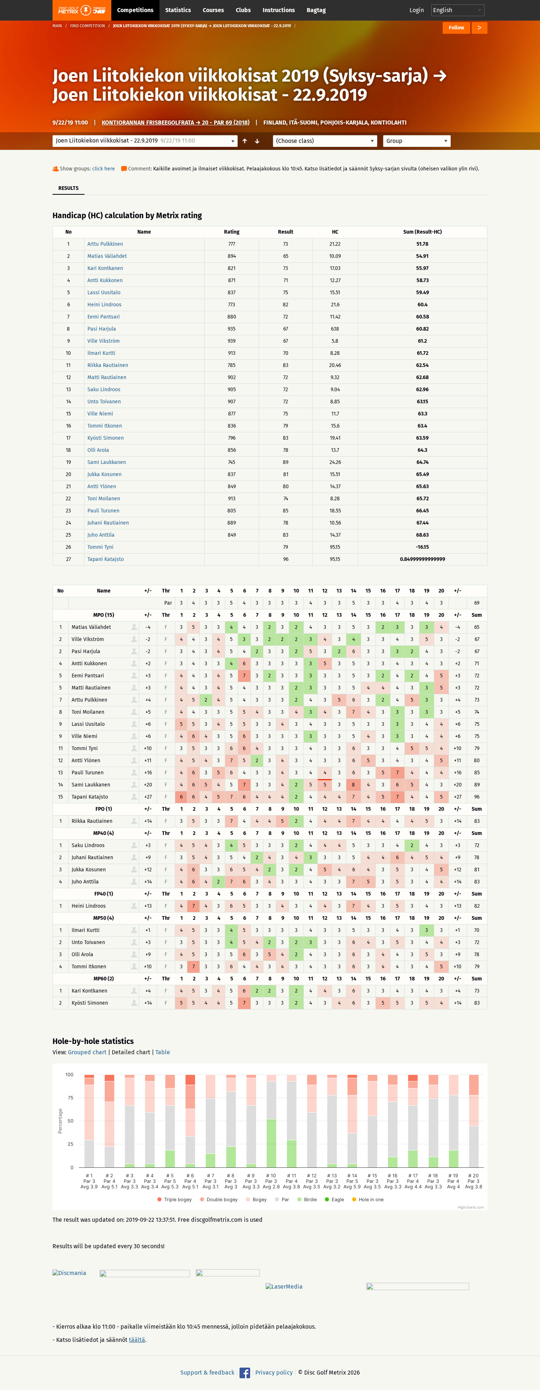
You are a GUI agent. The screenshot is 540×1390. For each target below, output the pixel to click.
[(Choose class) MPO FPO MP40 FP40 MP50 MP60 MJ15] (325, 141)
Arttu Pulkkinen (105, 244)
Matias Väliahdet (107, 256)
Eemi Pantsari (103, 317)
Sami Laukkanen (106, 462)
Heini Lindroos (104, 305)
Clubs (243, 10)
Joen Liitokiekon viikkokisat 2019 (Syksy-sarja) (240, 75)
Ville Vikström (103, 341)
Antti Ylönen (101, 486)
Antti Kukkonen (105, 280)
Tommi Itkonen (104, 426)
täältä (137, 1339)
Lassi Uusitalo (103, 292)
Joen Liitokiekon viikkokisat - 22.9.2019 (210, 94)
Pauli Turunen (103, 511)
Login (417, 10)
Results (68, 188)
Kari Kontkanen (105, 268)
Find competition (87, 26)
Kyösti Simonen (105, 438)
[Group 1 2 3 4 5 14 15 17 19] (417, 141)
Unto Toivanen (104, 402)
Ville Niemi (100, 414)
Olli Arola (98, 450)
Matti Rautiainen (106, 377)
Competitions (135, 10)
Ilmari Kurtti (101, 353)
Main (57, 26)
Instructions (279, 10)
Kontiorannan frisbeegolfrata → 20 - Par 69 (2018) (175, 122)
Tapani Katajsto (105, 559)
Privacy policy (274, 1372)
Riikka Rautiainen (107, 365)
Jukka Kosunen (104, 474)
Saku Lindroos (103, 389)
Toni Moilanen (103, 499)
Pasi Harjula (101, 329)
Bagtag (316, 10)
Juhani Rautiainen (108, 523)
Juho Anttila (101, 535)
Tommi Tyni (100, 547)
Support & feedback (207, 1372)
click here (103, 169)
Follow (456, 28)
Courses (213, 10)
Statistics (178, 10)
